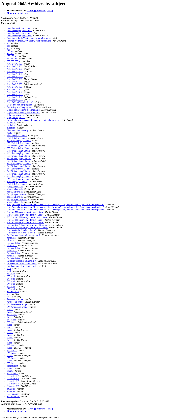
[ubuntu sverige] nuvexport (19, 28)
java (9, 294)
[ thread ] (31, 10)
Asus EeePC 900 (15, 64)
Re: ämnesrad (13, 394)
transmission (12, 366)
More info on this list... (17, 13)
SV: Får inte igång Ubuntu (19, 140)
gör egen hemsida (15, 186)
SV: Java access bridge (17, 304)
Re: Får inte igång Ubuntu (19, 145)
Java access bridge (15, 299)
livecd (10, 309)
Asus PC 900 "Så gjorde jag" (20, 102)
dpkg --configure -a (16, 115)
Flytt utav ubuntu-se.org (18, 130)
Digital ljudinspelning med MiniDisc (23, 110)
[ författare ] (40, 10)
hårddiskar (12, 238)
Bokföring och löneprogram (19, 105)
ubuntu (10, 368)
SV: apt (10, 51)
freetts (10, 133)
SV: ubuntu (12, 373)
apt (8, 43)
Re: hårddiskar (13, 243)
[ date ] (49, 10)
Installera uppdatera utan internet (22, 261)
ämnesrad (11, 389)
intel (9, 268)
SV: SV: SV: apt (14, 61)
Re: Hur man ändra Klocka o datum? (24, 235)
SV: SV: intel (13, 291)
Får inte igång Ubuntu (17, 135)
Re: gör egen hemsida (17, 194)
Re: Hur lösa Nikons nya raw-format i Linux (27, 225)
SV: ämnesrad (13, 396)
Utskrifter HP (13, 376)
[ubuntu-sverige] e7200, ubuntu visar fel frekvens (29, 38)
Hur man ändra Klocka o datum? (22, 230)
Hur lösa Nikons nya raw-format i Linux (25, 212)
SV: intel (11, 273)
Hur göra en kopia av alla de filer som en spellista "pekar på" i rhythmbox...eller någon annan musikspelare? (55, 204)
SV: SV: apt (12, 56)
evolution (11, 122)
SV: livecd (12, 314)
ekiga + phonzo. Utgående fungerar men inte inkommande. (33, 120)
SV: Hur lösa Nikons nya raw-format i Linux (27, 217)
